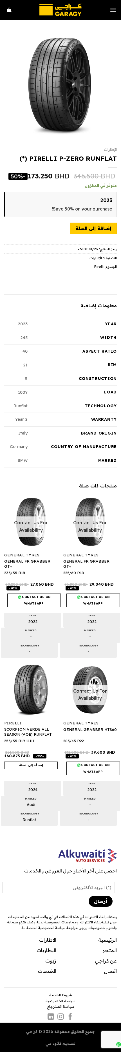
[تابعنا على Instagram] (60, 1017)
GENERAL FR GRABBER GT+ (86, 563)
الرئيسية (107, 940)
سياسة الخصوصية (60, 1001)
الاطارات (47, 940)
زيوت (50, 960)
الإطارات (110, 149)
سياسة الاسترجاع (60, 1006)
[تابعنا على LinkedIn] (51, 1017)
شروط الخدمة (60, 995)
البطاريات (46, 950)
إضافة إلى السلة (93, 228)
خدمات (46, 971)
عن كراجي (106, 960)
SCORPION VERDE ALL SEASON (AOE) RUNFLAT (28, 732)
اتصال (110, 971)
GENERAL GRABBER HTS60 (90, 729)
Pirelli (99, 266)
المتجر (109, 950)
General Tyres (81, 554)
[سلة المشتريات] (9, 10)
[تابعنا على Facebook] (70, 1017)
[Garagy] (60, 10)
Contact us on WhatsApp (95, 600)
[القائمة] (113, 10)
